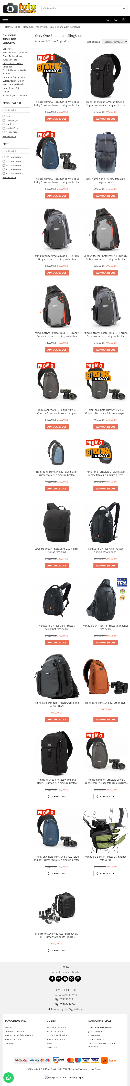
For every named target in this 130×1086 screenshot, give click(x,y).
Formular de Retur (56, 1039)
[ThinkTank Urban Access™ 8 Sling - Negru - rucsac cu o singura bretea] (105, 76)
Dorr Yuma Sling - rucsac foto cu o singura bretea (105, 180)
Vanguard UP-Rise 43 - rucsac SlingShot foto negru (105, 627)
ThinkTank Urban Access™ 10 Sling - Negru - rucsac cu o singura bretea (57, 781)
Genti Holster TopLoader (15, 52)
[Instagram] (78, 979)
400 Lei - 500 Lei (13, 173)
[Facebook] (52, 979)
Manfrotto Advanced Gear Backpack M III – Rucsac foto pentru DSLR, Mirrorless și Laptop (57, 935)
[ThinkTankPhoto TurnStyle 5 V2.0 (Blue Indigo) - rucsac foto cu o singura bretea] (57, 830)
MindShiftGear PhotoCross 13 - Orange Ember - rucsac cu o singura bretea (106, 257)
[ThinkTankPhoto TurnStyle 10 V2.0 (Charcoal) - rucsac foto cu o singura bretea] (57, 384)
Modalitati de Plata (56, 1027)
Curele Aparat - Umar (13, 80)
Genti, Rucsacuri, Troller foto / (31, 26)
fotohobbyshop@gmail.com (66, 1009)
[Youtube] (65, 979)
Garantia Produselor (57, 1035)
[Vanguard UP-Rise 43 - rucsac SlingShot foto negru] (105, 599)
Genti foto (8, 48)
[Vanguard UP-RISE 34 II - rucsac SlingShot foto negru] (57, 599)
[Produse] (5, 20)
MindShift (10, 128)
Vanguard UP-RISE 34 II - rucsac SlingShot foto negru (57, 627)
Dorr (8, 116)
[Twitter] (71, 979)
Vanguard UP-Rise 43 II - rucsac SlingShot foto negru (105, 550)
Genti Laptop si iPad (13, 84)
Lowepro (10, 120)
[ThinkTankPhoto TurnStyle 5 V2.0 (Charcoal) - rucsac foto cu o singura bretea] (105, 384)
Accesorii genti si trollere (15, 95)
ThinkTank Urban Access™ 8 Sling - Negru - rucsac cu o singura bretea (105, 103)
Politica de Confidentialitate (19, 1035)
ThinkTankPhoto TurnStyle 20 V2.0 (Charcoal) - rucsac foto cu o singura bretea (105, 781)
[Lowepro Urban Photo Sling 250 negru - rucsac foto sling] (57, 522)
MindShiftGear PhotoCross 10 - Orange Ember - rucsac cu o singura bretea (57, 334)
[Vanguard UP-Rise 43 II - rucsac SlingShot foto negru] (105, 522)
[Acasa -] (19, 8)
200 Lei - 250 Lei (13, 161)
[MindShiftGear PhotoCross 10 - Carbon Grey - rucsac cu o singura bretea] (105, 307)
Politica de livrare (13, 1039)
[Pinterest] (59, 979)
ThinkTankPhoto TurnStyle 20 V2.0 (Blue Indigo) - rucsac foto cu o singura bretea (57, 103)
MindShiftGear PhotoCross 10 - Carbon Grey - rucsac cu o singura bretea (106, 334)
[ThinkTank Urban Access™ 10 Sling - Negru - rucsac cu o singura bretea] (57, 753)
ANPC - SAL (52, 1047)
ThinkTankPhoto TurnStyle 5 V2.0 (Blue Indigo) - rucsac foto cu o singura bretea (57, 858)
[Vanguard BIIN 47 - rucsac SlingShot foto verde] (105, 830)
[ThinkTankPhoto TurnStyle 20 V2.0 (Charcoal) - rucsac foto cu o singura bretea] (105, 753)
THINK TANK (12, 132)
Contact (9, 1043)
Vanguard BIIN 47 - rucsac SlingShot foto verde (105, 858)
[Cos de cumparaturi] (123, 19)
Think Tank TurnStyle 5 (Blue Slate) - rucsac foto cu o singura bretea (105, 473)
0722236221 (67, 999)
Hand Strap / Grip (11, 88)
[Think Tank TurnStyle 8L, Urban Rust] (105, 676)
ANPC (49, 1043)
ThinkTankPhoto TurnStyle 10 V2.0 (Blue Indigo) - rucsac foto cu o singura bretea (57, 180)
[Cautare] (124, 8)
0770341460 (67, 1004)
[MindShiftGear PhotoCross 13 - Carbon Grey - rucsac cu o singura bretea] (57, 230)
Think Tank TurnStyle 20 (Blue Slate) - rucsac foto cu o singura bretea (57, 473)
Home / (9, 26)
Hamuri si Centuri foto (14, 77)
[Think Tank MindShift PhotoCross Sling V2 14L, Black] (57, 677)
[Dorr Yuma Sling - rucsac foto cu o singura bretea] (105, 153)
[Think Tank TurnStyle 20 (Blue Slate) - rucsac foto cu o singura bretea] (57, 453)
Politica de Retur (55, 1031)
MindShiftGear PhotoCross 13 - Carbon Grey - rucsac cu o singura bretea (57, 257)
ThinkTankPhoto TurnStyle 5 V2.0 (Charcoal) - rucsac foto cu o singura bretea (105, 411)
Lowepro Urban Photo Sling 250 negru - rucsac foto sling (57, 550)
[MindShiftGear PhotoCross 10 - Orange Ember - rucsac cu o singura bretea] (57, 307)
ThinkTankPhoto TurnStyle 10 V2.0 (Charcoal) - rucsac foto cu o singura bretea (57, 411)
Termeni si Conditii (14, 1031)
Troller (6, 91)
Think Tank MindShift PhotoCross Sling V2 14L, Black (57, 704)
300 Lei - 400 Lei (13, 169)
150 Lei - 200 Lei (13, 157)
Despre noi (10, 1027)
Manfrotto (11, 124)
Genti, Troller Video (12, 56)
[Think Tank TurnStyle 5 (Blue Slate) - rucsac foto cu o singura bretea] (105, 453)
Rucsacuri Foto (10, 59)
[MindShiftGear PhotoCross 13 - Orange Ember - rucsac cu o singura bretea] (105, 230)
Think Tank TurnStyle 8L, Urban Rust (105, 702)
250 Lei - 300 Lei (13, 165)
